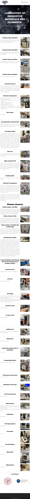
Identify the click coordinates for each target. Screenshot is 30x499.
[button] (1, 483)
